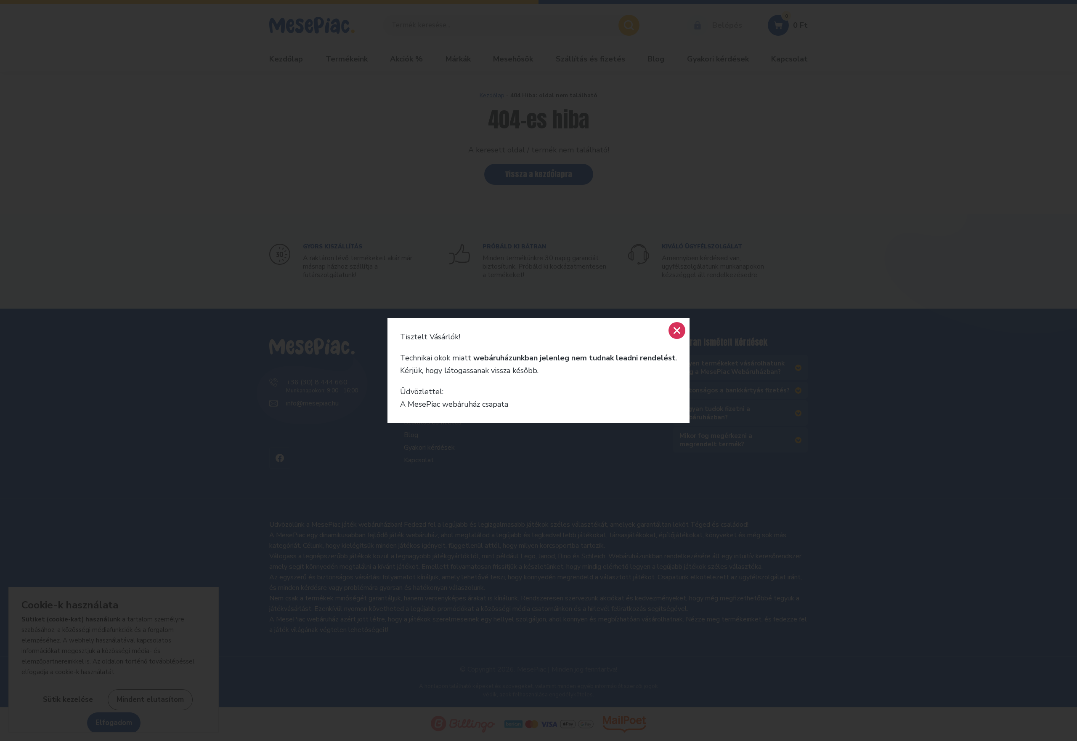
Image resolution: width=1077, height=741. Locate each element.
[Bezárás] (676, 330)
